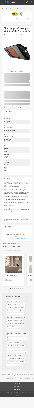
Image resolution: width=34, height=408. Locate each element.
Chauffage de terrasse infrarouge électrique (17, 352)
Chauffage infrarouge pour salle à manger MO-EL (16, 334)
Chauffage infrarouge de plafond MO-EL (16, 317)
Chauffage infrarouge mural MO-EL (15, 310)
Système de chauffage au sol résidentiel (16, 345)
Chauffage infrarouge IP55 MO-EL (14, 355)
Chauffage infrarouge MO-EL (13, 301)
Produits (16, 19)
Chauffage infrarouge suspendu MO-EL (15, 361)
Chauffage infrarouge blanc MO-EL (14, 349)
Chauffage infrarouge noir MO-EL (14, 320)
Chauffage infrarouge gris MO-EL (14, 365)
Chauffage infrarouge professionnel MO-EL (16, 307)
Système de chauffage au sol (13, 330)
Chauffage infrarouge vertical (13, 342)
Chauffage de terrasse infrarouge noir (15, 358)
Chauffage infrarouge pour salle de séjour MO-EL (16, 338)
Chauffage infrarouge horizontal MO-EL (16, 314)
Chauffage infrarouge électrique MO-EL (16, 304)
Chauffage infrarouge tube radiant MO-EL (16, 323)
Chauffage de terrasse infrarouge (14, 326)
